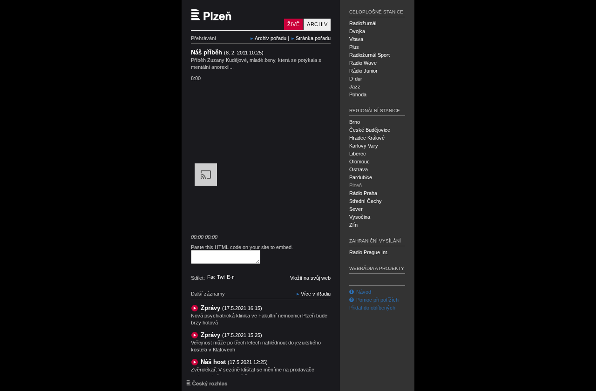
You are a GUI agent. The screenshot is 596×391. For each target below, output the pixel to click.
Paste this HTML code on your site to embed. (242, 247)
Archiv (317, 24)
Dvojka (357, 31)
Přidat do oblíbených (372, 307)
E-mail (230, 277)
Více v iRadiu (316, 294)
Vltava (356, 39)
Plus (354, 47)
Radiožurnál (362, 23)
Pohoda (357, 94)
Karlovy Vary (363, 145)
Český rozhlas (207, 383)
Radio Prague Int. (368, 252)
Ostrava (358, 169)
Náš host (234, 361)
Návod (363, 292)
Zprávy (231, 307)
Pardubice (360, 177)
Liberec (357, 153)
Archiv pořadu (270, 38)
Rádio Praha (363, 193)
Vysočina (359, 217)
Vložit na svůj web (310, 278)
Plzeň (355, 185)
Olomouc (359, 161)
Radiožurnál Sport (369, 55)
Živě (293, 24)
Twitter (220, 277)
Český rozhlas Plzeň (235, 15)
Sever (356, 209)
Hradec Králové (367, 138)
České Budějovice (369, 130)
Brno (354, 122)
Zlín (353, 225)
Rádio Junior (363, 71)
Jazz (354, 86)
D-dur (355, 78)
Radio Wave (363, 63)
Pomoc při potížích (377, 300)
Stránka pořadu (313, 38)
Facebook (211, 277)
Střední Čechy (365, 201)
